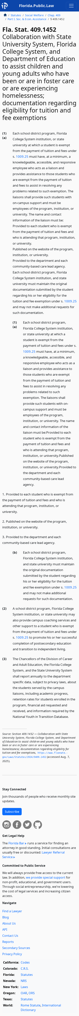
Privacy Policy (12, 954)
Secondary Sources (16, 948)
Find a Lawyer (12, 911)
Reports (8, 942)
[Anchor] (46, 312)
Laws (24, 987)
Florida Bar (16, 843)
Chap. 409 (54, 15)
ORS (32, 993)
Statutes (16, 15)
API (4, 929)
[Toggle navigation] (71, 6)
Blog (5, 917)
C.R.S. (25, 968)
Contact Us (10, 936)
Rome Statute (30, 1005)
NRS (24, 981)
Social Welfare (34, 15)
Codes (25, 962)
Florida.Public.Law (36, 5)
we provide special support (45, 877)
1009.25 (22, 156)
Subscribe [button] (12, 812)
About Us (9, 923)
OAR (24, 993)
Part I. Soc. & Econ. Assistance (27, 19)
